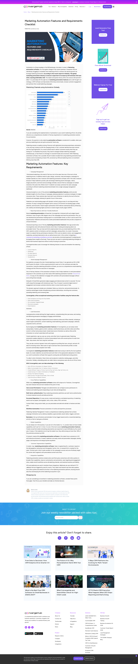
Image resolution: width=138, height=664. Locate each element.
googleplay (29, 633)
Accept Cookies (78, 658)
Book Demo (97, 6)
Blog (29, 12)
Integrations (58, 644)
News (56, 626)
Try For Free (107, 6)
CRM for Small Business (91, 643)
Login (90, 6)
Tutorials (72, 616)
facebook (29, 627)
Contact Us (58, 618)
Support (72, 624)
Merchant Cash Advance (91, 631)
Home (25, 12)
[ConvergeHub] (33, 7)
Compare (57, 638)
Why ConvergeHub (62, 6)
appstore (38, 633)
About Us (57, 616)
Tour (49, 6)
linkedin (26, 627)
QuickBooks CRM (89, 628)
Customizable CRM (90, 620)
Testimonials (58, 621)
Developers (58, 641)
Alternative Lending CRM (91, 633)
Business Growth (104, 616)
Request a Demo (59, 636)
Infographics (73, 621)
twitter (32, 627)
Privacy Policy (89, 658)
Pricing (76, 6)
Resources (82, 6)
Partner (57, 624)
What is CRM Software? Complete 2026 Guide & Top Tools (91, 638)
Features (54, 6)
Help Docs (73, 618)
